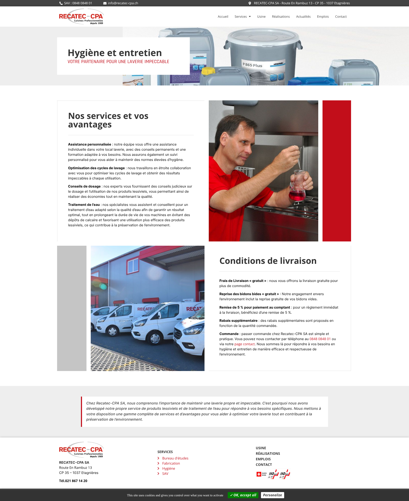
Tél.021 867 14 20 (73, 480)
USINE (261, 448)
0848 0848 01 (320, 338)
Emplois (323, 16)
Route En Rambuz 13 (75, 467)
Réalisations (281, 16)
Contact (341, 16)
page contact (244, 344)
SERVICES (165, 451)
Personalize (272, 495)
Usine (261, 16)
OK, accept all (244, 495)
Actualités (303, 16)
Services (241, 16)
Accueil (223, 16)
